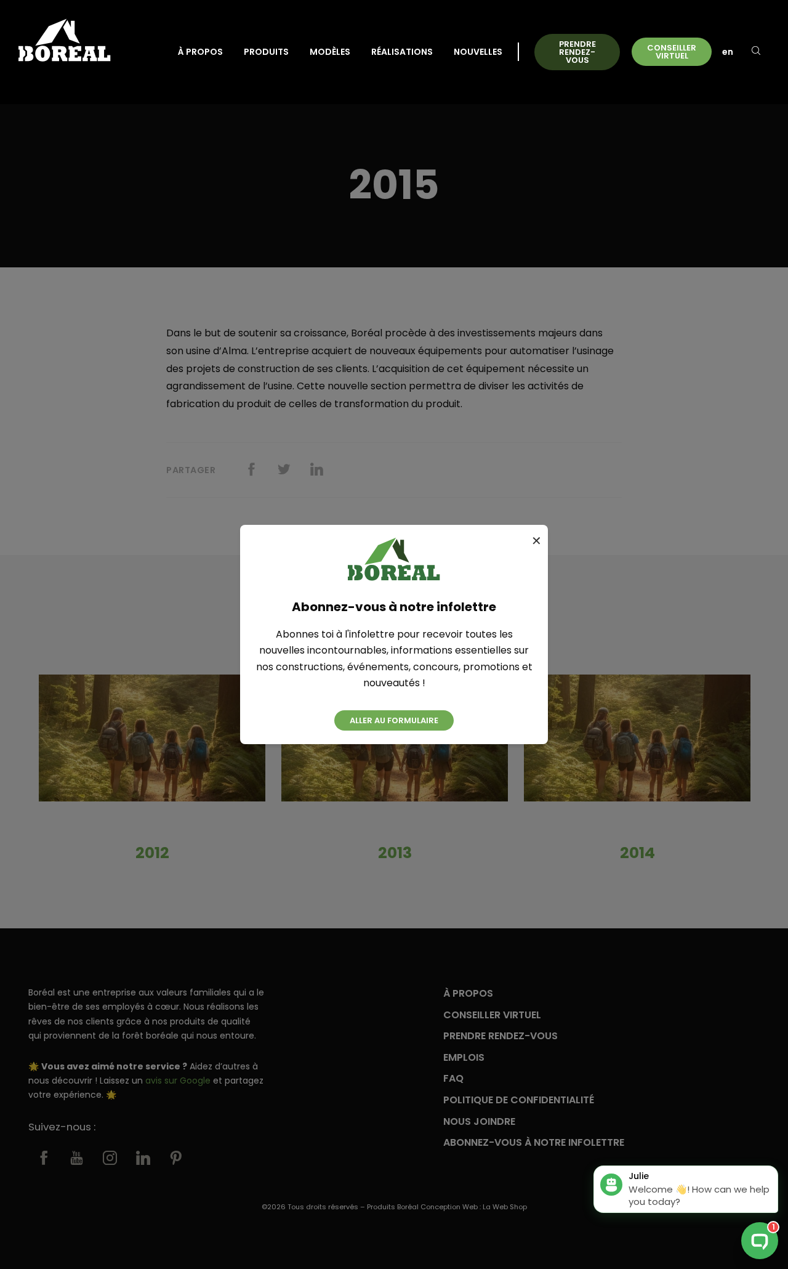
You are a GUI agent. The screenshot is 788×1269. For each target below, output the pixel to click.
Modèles (330, 52)
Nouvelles (478, 52)
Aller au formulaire (394, 720)
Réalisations (402, 52)
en (727, 52)
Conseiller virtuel (671, 52)
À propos (200, 52)
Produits (266, 52)
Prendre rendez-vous (577, 52)
